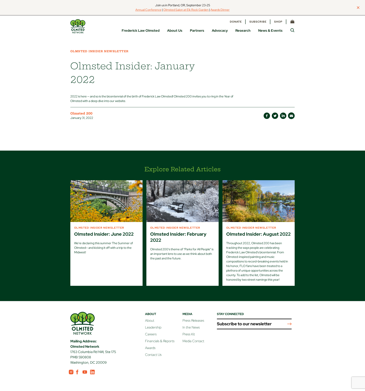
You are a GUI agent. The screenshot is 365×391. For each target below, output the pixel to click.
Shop (278, 21)
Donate (236, 21)
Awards (150, 348)
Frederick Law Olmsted (140, 30)
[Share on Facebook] (266, 115)
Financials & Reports (160, 341)
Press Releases (193, 320)
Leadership (153, 327)
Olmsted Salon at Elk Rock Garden (186, 10)
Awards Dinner (220, 10)
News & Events (270, 30)
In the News (191, 327)
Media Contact (193, 341)
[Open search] (292, 30)
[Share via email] (291, 115)
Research (243, 30)
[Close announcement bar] (358, 7)
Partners (197, 30)
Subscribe (258, 21)
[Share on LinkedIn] (283, 115)
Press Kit (188, 334)
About (149, 320)
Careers (151, 334)
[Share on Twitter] (275, 115)
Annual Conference (148, 10)
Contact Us (153, 354)
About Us (174, 30)
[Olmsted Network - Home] (77, 26)
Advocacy (220, 30)
